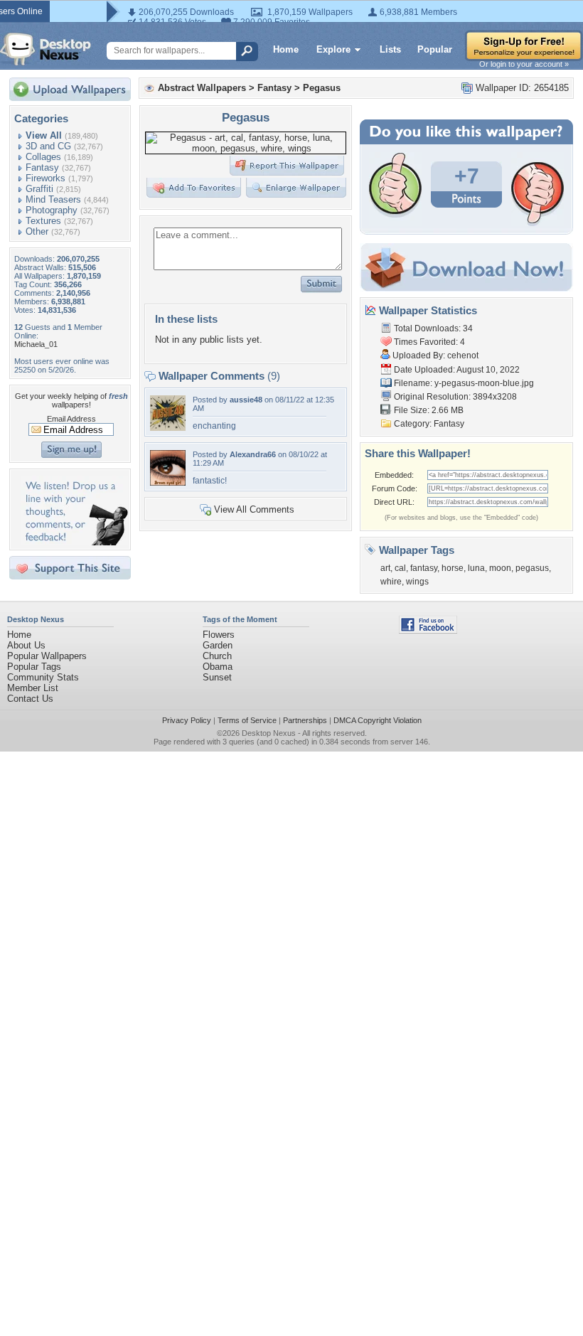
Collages (43, 156)
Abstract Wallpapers (202, 87)
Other (37, 231)
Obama (217, 666)
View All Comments (254, 509)
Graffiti (39, 188)
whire (391, 582)
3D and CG (48, 146)
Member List (32, 688)
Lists (390, 49)
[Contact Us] (74, 542)
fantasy (423, 568)
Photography (51, 210)
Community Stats (43, 677)
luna (476, 568)
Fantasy (42, 167)
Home (286, 49)
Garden (217, 645)
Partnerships (305, 720)
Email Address (71, 419)
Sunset (217, 677)
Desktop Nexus (269, 733)
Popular (434, 49)
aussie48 (246, 399)
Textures (43, 220)
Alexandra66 (253, 454)
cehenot (462, 355)
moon (500, 568)
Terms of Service (247, 720)
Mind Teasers (53, 199)
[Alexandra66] (168, 482)
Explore (333, 49)
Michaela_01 (36, 344)
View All (44, 135)
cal (400, 568)
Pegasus (322, 87)
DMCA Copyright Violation (377, 720)
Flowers (219, 634)
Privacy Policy (186, 720)
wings (417, 582)
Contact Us (30, 698)
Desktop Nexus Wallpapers (45, 49)
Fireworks (45, 178)
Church (217, 656)
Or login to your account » (524, 64)
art (385, 568)
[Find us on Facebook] (428, 630)
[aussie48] (168, 427)
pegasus (532, 568)
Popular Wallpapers (47, 656)
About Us (26, 645)
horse (453, 568)
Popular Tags (34, 666)
